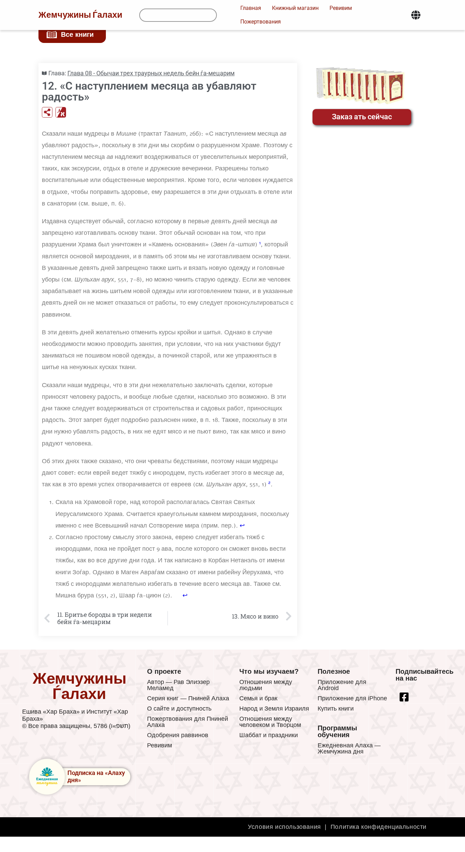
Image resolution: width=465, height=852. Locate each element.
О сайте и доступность (179, 708)
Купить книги (336, 708)
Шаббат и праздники (268, 735)
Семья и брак (258, 698)
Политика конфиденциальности (379, 826)
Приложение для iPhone (352, 698)
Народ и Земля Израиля (274, 708)
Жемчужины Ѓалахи (80, 15)
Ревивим (159, 745)
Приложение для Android (342, 685)
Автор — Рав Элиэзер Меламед (178, 685)
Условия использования (284, 826)
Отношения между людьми (265, 685)
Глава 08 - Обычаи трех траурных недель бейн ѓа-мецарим (151, 73)
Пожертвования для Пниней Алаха (187, 721)
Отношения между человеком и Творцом (270, 721)
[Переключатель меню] (415, 15)
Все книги (77, 34)
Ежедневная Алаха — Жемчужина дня (349, 748)
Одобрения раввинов (177, 735)
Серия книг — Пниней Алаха (188, 698)
